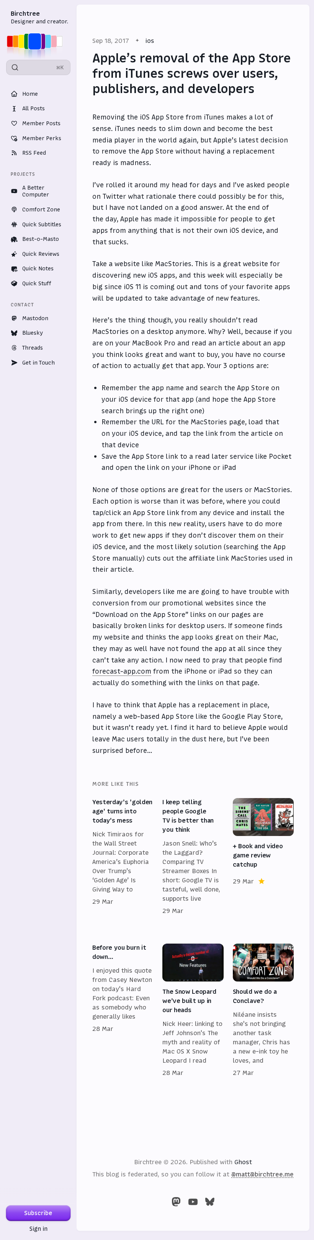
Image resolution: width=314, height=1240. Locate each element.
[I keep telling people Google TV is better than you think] (192, 856)
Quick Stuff (36, 283)
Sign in (38, 1229)
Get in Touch (38, 362)
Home (30, 94)
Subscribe (38, 1213)
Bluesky (32, 333)
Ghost (243, 1162)
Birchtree (25, 13)
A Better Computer (35, 191)
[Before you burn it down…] (122, 1010)
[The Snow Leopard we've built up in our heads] (192, 1010)
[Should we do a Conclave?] (263, 1010)
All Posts (33, 108)
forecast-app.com (121, 671)
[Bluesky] (210, 1201)
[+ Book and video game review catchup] (263, 856)
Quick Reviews (40, 254)
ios (150, 40)
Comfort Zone (41, 209)
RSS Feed (34, 153)
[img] (37, 41)
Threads (32, 348)
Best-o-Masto (40, 239)
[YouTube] (193, 1201)
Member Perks (41, 138)
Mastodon (35, 318)
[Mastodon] (176, 1201)
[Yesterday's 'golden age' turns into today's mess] (122, 856)
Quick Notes (38, 268)
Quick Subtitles (41, 224)
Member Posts (41, 123)
